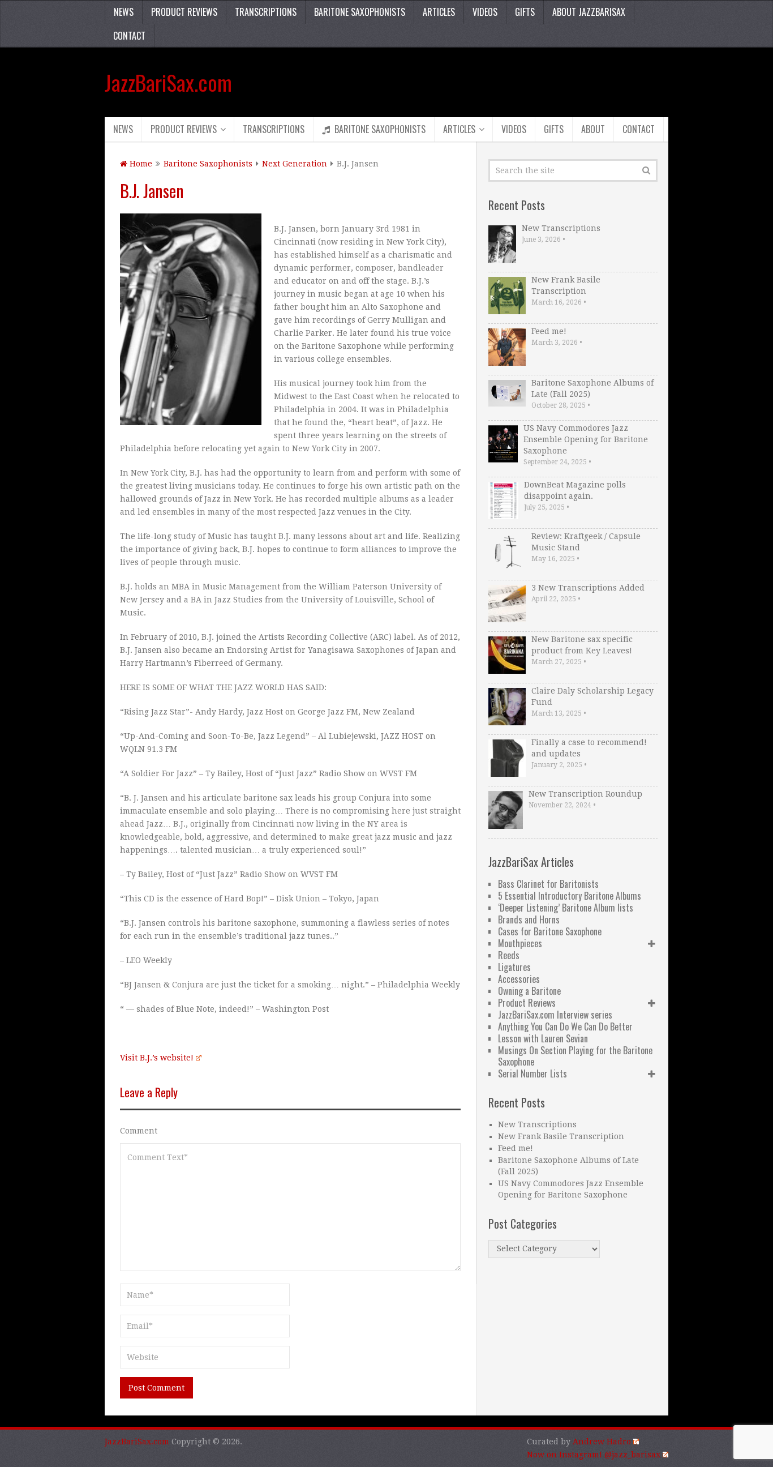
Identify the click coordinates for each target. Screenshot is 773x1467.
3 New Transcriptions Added (588, 587)
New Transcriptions (561, 228)
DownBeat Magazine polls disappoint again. (575, 490)
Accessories (519, 979)
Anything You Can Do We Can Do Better (565, 1026)
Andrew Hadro (602, 1441)
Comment (138, 1130)
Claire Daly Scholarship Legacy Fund (592, 696)
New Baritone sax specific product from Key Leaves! (582, 645)
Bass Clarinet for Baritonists (548, 884)
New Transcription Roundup (585, 793)
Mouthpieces (520, 943)
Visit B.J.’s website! (157, 1057)
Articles (439, 12)
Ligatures (514, 967)
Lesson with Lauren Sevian (543, 1038)
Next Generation (294, 163)
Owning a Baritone (529, 991)
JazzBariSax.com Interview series (555, 1014)
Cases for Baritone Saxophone (550, 931)
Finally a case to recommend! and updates (589, 748)
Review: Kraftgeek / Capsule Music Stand (586, 542)
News (124, 12)
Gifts (525, 12)
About (593, 129)
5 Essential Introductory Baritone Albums (569, 896)
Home (139, 163)
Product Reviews (184, 12)
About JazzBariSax (588, 12)
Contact (129, 35)
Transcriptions (266, 12)
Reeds (508, 955)
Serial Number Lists (532, 1073)
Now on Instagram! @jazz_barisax (593, 1454)
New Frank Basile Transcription (565, 285)
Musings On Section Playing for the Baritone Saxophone (575, 1055)
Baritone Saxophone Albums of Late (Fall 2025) (592, 388)
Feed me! (548, 331)
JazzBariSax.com (168, 82)
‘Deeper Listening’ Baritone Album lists (565, 907)
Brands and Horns (529, 919)
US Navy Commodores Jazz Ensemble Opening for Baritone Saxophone (585, 439)
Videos (485, 12)
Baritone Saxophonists (359, 12)
